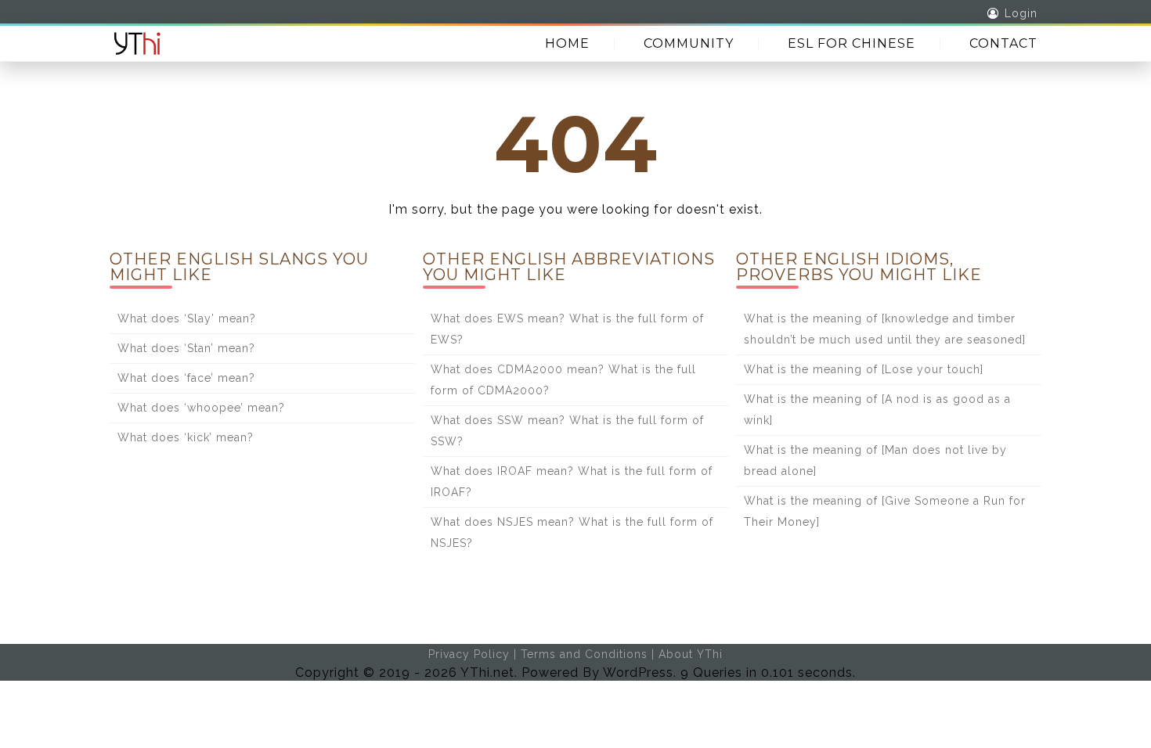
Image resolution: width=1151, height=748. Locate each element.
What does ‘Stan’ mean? (186, 348)
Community (689, 43)
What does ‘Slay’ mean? (186, 318)
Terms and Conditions (584, 654)
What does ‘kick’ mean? (185, 437)
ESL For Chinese (851, 43)
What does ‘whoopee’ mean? (201, 407)
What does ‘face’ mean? (186, 378)
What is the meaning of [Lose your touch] (863, 369)
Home (567, 43)
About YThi (690, 654)
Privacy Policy (469, 654)
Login (1021, 13)
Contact (1003, 43)
